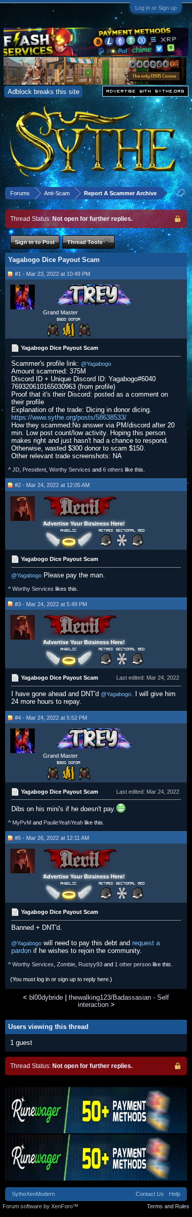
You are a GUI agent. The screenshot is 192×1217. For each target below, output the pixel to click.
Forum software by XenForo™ (40, 1206)
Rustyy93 (90, 964)
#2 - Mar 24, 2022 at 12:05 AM (52, 485)
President (34, 469)
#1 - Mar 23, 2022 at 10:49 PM (52, 274)
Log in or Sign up (156, 8)
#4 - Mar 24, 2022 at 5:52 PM (51, 718)
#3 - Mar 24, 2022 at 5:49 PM (51, 604)
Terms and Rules (168, 1206)
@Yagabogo (96, 364)
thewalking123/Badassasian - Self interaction (119, 1001)
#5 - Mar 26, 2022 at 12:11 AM (52, 838)
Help (174, 1194)
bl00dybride (46, 997)
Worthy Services (70, 469)
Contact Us (150, 1194)
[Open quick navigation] (181, 193)
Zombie (66, 964)
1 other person (133, 964)
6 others (113, 469)
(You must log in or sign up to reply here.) (61, 979)
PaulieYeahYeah (63, 822)
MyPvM (21, 822)
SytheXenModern (33, 1194)
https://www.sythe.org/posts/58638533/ (68, 417)
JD (15, 469)
